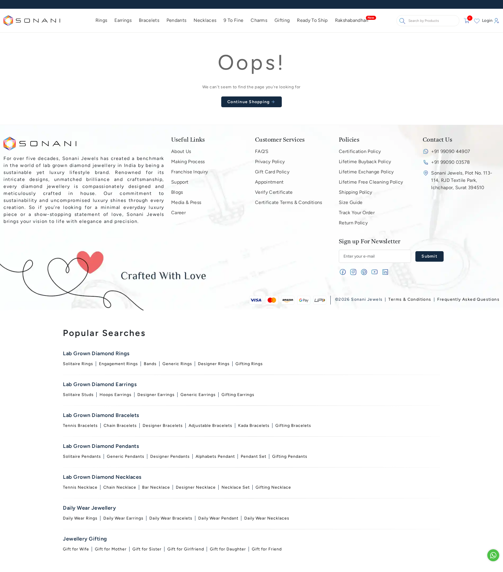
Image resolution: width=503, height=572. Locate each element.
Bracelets (149, 20)
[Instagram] (353, 273)
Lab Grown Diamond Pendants (101, 446)
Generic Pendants (125, 456)
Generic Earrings (198, 394)
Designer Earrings (156, 394)
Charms (259, 20)
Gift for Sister (147, 549)
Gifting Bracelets (293, 425)
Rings (101, 20)
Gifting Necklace (273, 487)
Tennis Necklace (80, 487)
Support (179, 182)
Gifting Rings (249, 363)
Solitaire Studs (78, 394)
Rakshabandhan (352, 20)
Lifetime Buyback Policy (365, 161)
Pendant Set (253, 456)
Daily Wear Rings (80, 518)
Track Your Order (357, 212)
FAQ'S (262, 151)
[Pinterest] (364, 273)
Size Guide (350, 202)
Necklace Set (236, 487)
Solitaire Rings (78, 363)
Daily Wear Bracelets (170, 518)
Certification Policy (360, 151)
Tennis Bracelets (80, 425)
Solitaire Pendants (82, 456)
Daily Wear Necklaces (266, 518)
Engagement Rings (118, 363)
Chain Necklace (119, 487)
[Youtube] (374, 273)
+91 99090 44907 (450, 151)
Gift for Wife (76, 549)
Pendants (177, 20)
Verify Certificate (274, 192)
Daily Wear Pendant (218, 518)
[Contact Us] (493, 555)
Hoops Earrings (116, 394)
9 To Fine (233, 20)
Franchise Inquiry (189, 172)
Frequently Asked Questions (468, 299)
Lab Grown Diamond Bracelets (101, 415)
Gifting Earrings (238, 394)
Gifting (282, 20)
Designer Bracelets (163, 425)
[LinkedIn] (385, 273)
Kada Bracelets (254, 425)
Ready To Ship (312, 20)
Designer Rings (214, 363)
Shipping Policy (355, 192)
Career (178, 212)
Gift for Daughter (228, 549)
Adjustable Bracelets (210, 425)
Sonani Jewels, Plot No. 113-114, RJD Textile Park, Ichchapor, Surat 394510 (461, 180)
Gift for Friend (267, 549)
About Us (181, 151)
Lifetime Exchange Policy (366, 172)
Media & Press (186, 202)
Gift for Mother (111, 549)
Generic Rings (177, 363)
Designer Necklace (196, 487)
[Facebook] (343, 273)
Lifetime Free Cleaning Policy (371, 182)
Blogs (177, 192)
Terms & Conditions (409, 299)
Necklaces (205, 20)
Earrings (123, 20)
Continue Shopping (249, 101)
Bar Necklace (156, 487)
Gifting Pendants (289, 456)
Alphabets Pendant (215, 456)
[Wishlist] (477, 20)
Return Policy (353, 223)
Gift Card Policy (272, 172)
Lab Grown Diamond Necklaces (102, 477)
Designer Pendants (170, 456)
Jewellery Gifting (85, 539)
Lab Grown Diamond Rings (96, 353)
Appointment (269, 182)
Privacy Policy (270, 161)
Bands (150, 363)
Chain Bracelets (120, 425)
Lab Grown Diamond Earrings (100, 384)
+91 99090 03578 (450, 162)
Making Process (188, 161)
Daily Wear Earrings (123, 518)
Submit (429, 256)
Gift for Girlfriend (185, 549)
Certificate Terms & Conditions (288, 202)
